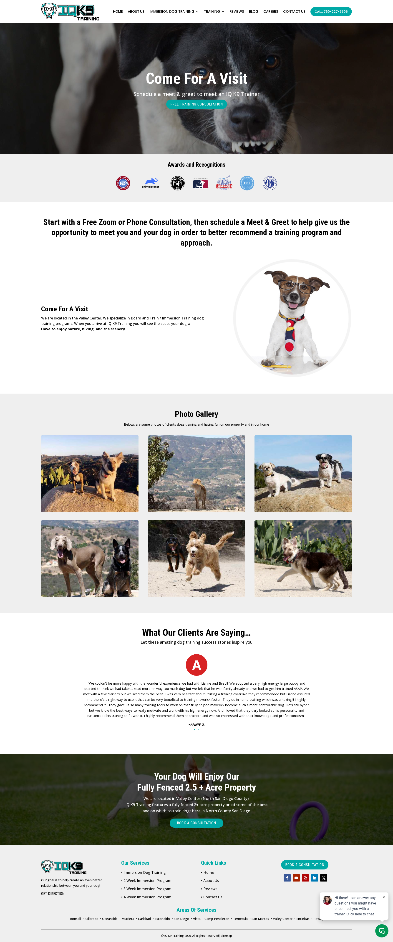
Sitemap (225, 936)
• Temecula (239, 919)
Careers (270, 11)
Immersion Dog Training (171, 11)
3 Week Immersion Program (146, 888)
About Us (210, 880)
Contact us (294, 11)
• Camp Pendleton (215, 919)
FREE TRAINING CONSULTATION (196, 104)
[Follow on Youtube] (296, 878)
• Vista (196, 919)
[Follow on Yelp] (305, 878)
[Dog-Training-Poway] (90, 473)
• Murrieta (126, 919)
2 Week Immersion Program (146, 880)
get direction (52, 894)
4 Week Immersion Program (146, 896)
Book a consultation (196, 823)
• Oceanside (109, 919)
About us (136, 11)
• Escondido (161, 919)
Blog (253, 11)
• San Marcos (259, 919)
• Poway (317, 919)
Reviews (237, 11)
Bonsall (75, 919)
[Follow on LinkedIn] (314, 878)
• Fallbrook (90, 919)
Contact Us (211, 896)
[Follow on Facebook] (287, 878)
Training (212, 11)
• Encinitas (302, 919)
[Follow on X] (323, 878)
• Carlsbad (143, 919)
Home (118, 11)
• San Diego (180, 919)
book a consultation (304, 865)
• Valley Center (281, 919)
